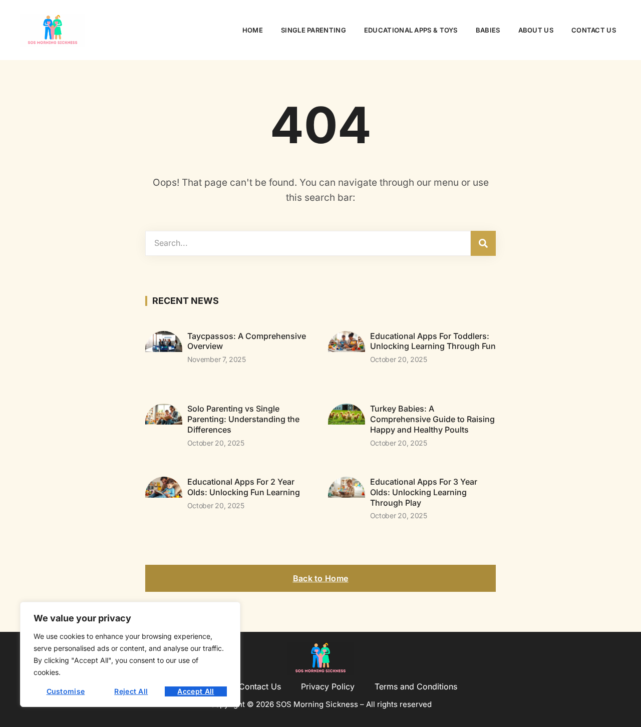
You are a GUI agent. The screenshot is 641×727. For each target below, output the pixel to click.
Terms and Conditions (416, 686)
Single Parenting (313, 30)
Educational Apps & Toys (411, 30)
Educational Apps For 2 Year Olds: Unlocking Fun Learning (243, 487)
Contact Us (593, 30)
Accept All (195, 691)
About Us (535, 30)
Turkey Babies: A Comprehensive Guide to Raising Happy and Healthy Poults (432, 419)
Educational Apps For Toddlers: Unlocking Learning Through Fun (433, 341)
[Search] (483, 243)
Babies (488, 30)
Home (252, 30)
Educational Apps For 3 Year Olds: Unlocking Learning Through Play (423, 492)
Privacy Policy (328, 686)
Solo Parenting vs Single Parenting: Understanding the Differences (243, 419)
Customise (66, 691)
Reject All (131, 691)
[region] (130, 654)
